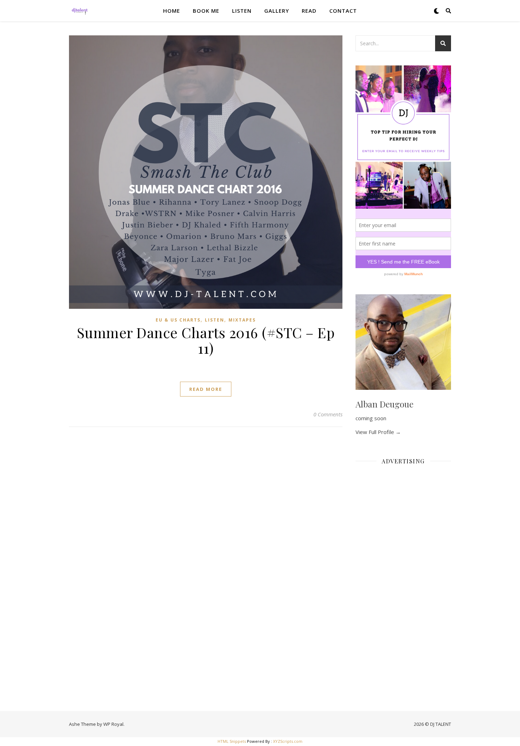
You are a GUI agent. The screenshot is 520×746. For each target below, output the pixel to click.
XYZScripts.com (287, 741)
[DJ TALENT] (79, 10)
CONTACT (343, 10)
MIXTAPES (242, 320)
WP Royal (113, 724)
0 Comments (327, 414)
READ (309, 10)
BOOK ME (206, 10)
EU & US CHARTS (178, 320)
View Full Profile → (378, 431)
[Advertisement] (403, 576)
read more (205, 389)
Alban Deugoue (385, 404)
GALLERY (276, 10)
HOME (171, 10)
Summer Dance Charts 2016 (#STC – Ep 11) (206, 340)
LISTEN (242, 10)
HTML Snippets (232, 741)
